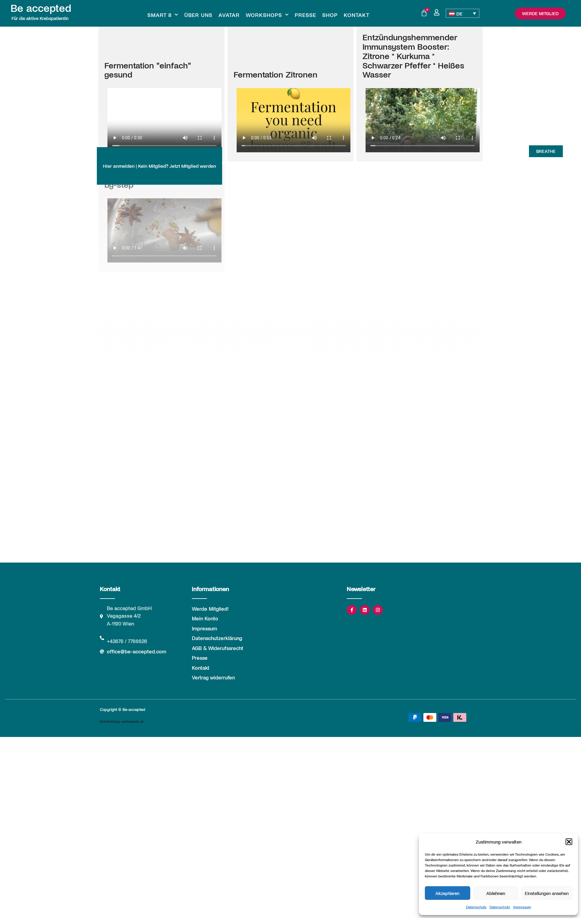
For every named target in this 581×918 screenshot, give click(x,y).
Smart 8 (159, 15)
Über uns (198, 15)
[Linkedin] (365, 610)
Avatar (229, 15)
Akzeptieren (447, 893)
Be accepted (41, 7)
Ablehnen (495, 893)
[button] (569, 842)
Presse (305, 15)
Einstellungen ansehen (547, 893)
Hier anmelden (119, 166)
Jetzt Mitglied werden (192, 166)
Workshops (264, 15)
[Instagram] (378, 610)
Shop (330, 15)
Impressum (522, 907)
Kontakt (356, 15)
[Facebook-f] (352, 610)
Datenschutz (476, 907)
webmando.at (132, 721)
